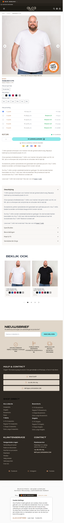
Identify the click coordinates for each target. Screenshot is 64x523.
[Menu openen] (4, 9)
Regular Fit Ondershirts (10, 424)
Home (3, 13)
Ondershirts (6, 407)
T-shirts (8, 13)
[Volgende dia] (39, 302)
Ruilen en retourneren (9, 447)
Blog (16, 495)
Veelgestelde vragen (10, 442)
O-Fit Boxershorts (37, 407)
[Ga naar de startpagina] (31, 8)
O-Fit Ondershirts (8, 421)
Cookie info (38, 518)
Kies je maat (6, 98)
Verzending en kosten (10, 445)
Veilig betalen (7, 458)
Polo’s (5, 415)
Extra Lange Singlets (38, 429)
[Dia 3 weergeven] (35, 302)
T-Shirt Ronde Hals (11, 289)
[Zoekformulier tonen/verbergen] (54, 9)
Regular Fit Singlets (38, 424)
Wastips (5, 455)
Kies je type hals (7, 86)
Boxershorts (7, 412)
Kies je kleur (5, 92)
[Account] (57, 9)
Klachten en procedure (10, 450)
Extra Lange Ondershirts (10, 429)
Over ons (6, 464)
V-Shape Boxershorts (38, 413)
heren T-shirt (38, 179)
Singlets (5, 410)
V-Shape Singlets (37, 427)
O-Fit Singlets (36, 421)
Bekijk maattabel (14, 98)
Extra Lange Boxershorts (39, 415)
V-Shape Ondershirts (9, 426)
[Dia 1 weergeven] (28, 302)
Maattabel (6, 453)
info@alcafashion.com (42, 452)
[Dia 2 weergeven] (31, 302)
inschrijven (49, 334)
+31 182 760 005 (39, 449)
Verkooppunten (8, 461)
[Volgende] (57, 46)
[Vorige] (4, 46)
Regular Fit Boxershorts (39, 410)
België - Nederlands (10, 1)
